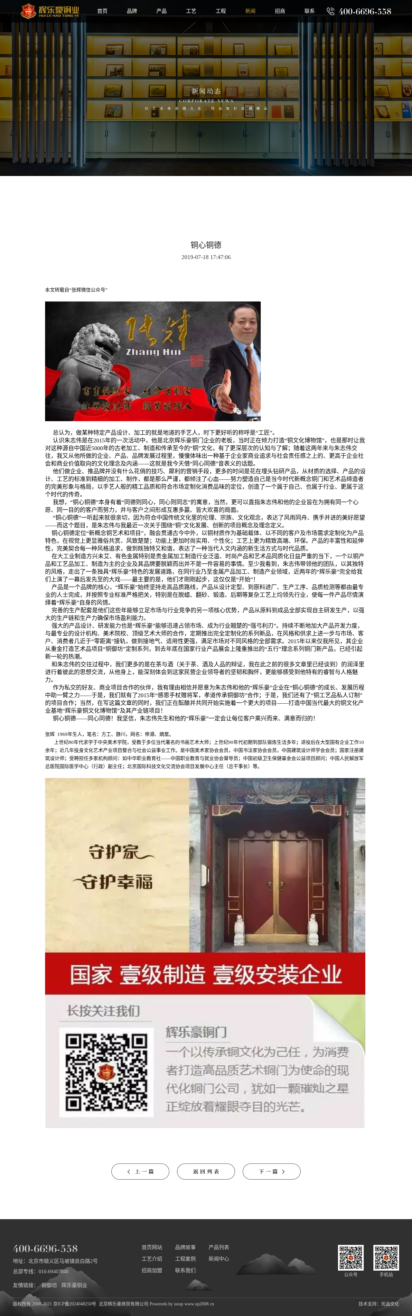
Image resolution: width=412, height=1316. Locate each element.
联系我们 (185, 1270)
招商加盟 (152, 1270)
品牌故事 (185, 1247)
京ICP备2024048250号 (74, 1304)
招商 (280, 11)
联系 (309, 11)
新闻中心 (219, 1259)
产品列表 (219, 1247)
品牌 (132, 11)
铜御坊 (49, 1285)
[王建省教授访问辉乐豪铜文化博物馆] (140, 1178)
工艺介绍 (152, 1259)
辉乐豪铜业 (74, 1285)
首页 (102, 11)
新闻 (250, 11)
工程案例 (185, 1259)
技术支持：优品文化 (379, 1304)
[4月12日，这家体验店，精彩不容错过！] (272, 1178)
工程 (221, 11)
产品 (161, 11)
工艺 (191, 11)
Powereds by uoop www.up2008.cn (182, 1304)
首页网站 (152, 1247)
